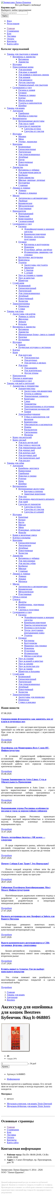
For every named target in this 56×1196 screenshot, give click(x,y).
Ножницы (29, 247)
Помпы (27, 427)
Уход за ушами (25, 669)
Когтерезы (29, 640)
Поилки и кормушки (23, 378)
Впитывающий (25, 213)
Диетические (24, 152)
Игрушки (17, 64)
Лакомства (23, 62)
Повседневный (25, 298)
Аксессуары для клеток (24, 314)
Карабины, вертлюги (28, 468)
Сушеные (23, 185)
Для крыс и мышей (27, 72)
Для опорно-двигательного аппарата (36, 499)
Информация (13, 1079)
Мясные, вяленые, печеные (31, 180)
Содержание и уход (22, 87)
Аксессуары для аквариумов (38, 391)
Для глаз (22, 496)
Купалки (22, 324)
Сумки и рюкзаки (27, 702)
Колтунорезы (30, 643)
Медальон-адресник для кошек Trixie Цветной (29, 1103)
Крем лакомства (26, 177)
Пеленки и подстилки (35, 627)
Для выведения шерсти (29, 172)
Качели (21, 345)
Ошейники (23, 113)
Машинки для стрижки (35, 645)
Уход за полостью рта (28, 666)
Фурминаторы (31, 653)
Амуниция (18, 110)
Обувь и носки (20, 597)
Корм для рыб (19, 440)
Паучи (21, 159)
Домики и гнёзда (26, 316)
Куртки (22, 607)
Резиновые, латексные (29, 530)
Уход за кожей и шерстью (30, 661)
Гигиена (22, 226)
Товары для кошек (16, 108)
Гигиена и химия (26, 90)
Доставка (11, 36)
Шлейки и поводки (27, 116)
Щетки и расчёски (33, 656)
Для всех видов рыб (28, 442)
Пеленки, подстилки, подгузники (34, 237)
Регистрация (13, 23)
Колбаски (23, 175)
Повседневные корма (23, 67)
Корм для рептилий (22, 437)
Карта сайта (13, 44)
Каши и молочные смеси (25, 535)
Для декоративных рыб (29, 447)
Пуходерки (29, 651)
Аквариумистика (26, 388)
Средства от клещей (34, 512)
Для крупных (30, 360)
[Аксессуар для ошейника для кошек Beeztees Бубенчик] (15, 1051)
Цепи (21, 481)
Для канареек (30, 368)
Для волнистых (31, 357)
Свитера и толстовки (28, 609)
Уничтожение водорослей (37, 409)
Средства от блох (32, 128)
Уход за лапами (25, 663)
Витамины (23, 59)
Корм (15, 352)
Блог (9, 33)
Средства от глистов (34, 131)
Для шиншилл (25, 80)
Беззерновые (24, 146)
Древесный (23, 216)
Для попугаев (25, 355)
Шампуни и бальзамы (29, 671)
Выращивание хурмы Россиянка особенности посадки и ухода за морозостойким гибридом (25, 809)
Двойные (22, 200)
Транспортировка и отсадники (39, 406)
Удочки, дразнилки (27, 141)
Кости (21, 522)
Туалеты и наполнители (30, 103)
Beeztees (11, 1000)
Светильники (30, 432)
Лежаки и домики (21, 188)
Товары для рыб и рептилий (20, 383)
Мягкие (22, 525)
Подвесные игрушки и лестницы (34, 347)
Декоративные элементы (36, 396)
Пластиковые (24, 208)
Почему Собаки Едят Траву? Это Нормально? (25, 863)
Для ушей (23, 501)
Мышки (22, 136)
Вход (9, 21)
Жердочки (23, 319)
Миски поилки (25, 100)
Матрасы (22, 581)
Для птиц (23, 365)
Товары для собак (15, 463)
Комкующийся (25, 218)
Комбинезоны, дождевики (31, 604)
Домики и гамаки (27, 95)
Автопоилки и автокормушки (33, 198)
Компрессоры (30, 422)
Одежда (16, 599)
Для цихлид (24, 460)
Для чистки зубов (27, 563)
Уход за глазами (26, 658)
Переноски (23, 306)
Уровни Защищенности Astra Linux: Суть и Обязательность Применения (23, 780)
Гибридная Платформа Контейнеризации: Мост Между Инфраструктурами (26, 888)
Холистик (23, 164)
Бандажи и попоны (33, 491)
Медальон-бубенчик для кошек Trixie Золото (28, 1106)
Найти (4, 16)
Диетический (24, 290)
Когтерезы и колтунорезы (36, 244)
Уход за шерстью (26, 278)
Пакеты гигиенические (35, 625)
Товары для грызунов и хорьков (22, 54)
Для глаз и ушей (26, 123)
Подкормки (24, 339)
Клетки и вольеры (21, 537)
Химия (27, 411)
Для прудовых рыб (27, 455)
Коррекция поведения (35, 234)
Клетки (22, 98)
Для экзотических (33, 370)
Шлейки (22, 105)
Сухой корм (18, 283)
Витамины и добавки (28, 170)
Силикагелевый (26, 221)
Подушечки (24, 182)
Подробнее (6, 739)
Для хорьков (24, 77)
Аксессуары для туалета (36, 265)
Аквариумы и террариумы (26, 386)
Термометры (30, 404)
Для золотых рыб (26, 453)
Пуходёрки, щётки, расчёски (38, 249)
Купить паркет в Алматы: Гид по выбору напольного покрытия (22, 970)
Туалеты (22, 262)
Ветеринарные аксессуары (31, 121)
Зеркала (22, 321)
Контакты (12, 41)
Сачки (27, 401)
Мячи (21, 139)
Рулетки (22, 478)
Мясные (22, 568)
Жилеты (22, 602)
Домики (22, 190)
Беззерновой (24, 285)
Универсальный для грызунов (33, 85)
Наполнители (19, 211)
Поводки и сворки (27, 476)
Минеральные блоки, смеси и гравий (36, 334)
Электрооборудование (29, 414)
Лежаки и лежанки (27, 193)
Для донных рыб (26, 450)
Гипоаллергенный (27, 288)
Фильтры (28, 435)
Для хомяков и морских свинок (33, 74)
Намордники (24, 471)
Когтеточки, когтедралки (30, 257)
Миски (16, 195)
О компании (13, 31)
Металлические (26, 206)
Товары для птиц (15, 311)
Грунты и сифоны (33, 393)
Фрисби (22, 532)
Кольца (21, 519)
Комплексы (24, 260)
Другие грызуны (26, 82)
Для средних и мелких (35, 363)
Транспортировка (21, 303)
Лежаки (22, 579)
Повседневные (25, 162)
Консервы (17, 144)
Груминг (22, 92)
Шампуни (23, 280)
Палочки (22, 337)
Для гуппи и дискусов (29, 445)
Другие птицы (31, 373)
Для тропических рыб (29, 458)
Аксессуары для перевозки (31, 697)
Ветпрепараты (20, 118)
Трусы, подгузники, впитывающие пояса (34, 631)
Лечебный (23, 296)
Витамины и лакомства (24, 56)
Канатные (23, 517)
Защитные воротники (34, 494)
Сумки (21, 309)
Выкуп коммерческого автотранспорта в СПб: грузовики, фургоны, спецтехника (25, 944)
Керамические (25, 203)
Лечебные (23, 157)
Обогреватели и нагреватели (38, 424)
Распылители (30, 429)
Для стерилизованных (29, 154)
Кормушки (29, 399)
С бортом (28, 270)
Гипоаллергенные (27, 149)
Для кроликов (25, 69)
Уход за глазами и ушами (30, 275)
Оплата (10, 38)
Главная (11, 28)
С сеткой (28, 272)
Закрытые (29, 267)
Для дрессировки (26, 561)
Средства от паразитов (29, 126)
